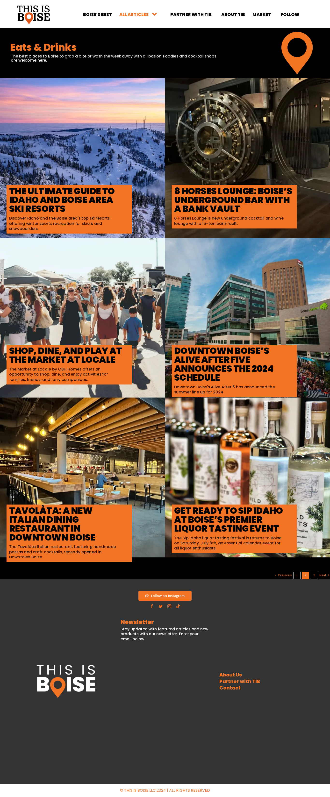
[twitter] (161, 606)
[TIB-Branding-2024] (33, 6)
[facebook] (152, 606)
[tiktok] (178, 606)
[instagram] (169, 606)
